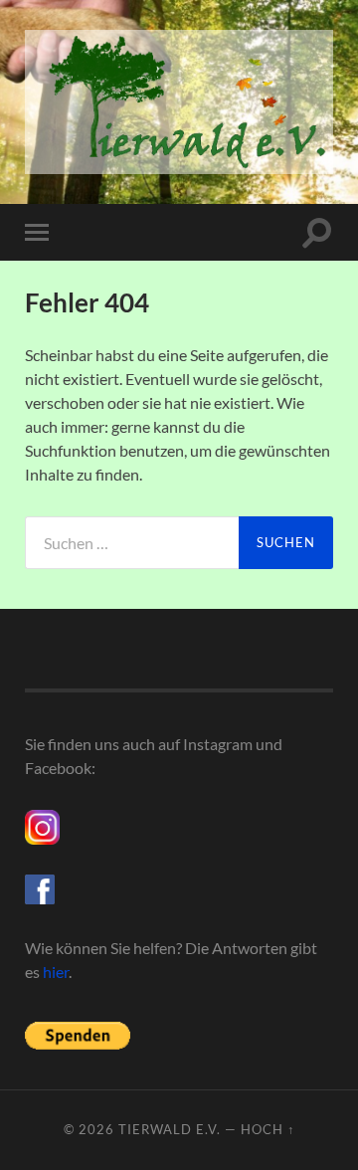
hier (56, 971)
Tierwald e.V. (169, 1129)
